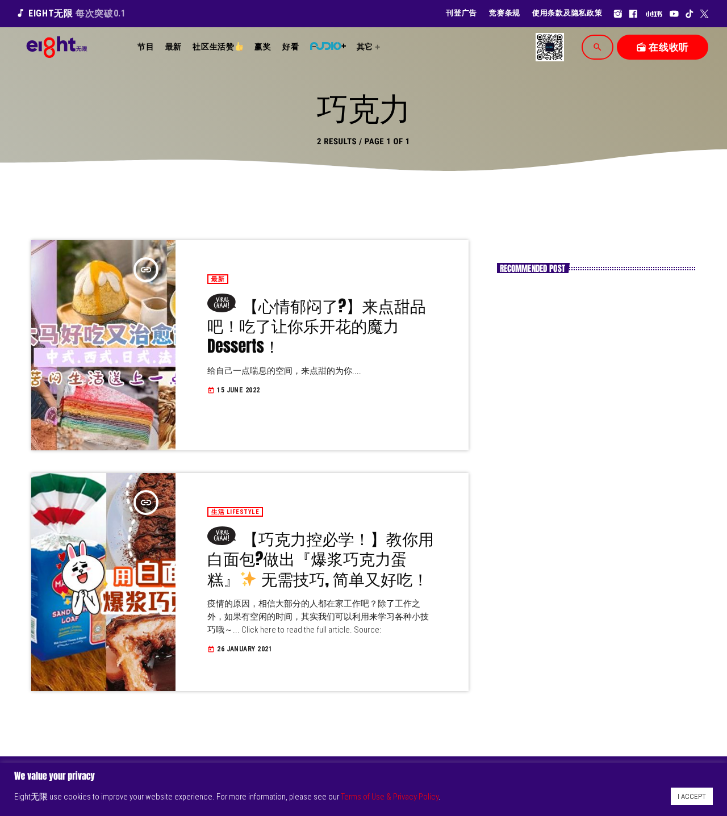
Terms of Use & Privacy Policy (389, 797)
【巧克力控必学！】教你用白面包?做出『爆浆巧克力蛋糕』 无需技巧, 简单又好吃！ (320, 559)
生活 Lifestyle (235, 512)
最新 (217, 279)
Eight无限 (70, 13)
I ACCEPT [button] (692, 796)
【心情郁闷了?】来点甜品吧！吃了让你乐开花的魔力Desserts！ (316, 326)
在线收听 (662, 47)
